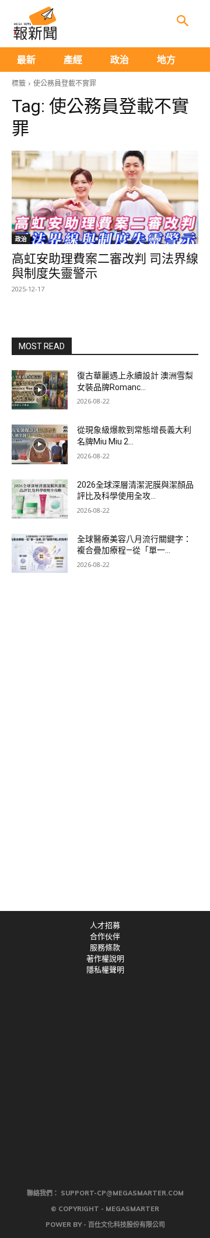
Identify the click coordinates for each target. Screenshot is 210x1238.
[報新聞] (35, 23)
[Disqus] (105, 750)
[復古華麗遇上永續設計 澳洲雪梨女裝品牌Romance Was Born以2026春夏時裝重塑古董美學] (40, 389)
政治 (21, 239)
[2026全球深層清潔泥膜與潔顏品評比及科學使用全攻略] (40, 499)
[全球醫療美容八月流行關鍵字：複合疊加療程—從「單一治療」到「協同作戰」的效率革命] (40, 553)
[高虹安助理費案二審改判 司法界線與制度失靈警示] (105, 197)
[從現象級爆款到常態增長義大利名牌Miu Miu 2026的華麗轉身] (40, 444)
